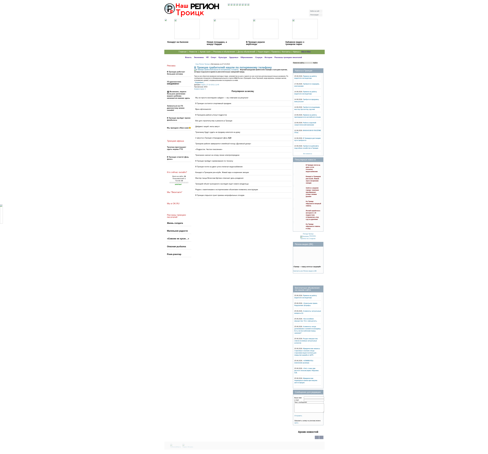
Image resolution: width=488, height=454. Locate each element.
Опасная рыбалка (176, 246)
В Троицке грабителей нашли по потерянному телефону (233, 67)
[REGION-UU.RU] (196, 10)
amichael (178, 184)
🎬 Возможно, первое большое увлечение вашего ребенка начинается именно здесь (178, 95)
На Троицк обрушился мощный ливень (313, 204)
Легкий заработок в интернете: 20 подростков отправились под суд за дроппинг (313, 215)
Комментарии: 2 (200, 89)
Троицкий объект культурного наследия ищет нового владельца (222, 184)
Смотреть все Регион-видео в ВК (305, 271)
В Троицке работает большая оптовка (176, 73)
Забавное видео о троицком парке (294, 43)
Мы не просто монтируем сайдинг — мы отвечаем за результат (221, 98)
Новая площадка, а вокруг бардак (217, 43)
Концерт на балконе (177, 42)
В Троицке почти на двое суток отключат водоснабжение (219, 167)
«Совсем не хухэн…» (178, 238)
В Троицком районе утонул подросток (211, 115)
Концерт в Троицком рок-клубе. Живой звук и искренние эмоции (222, 172)
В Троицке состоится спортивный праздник (213, 103)
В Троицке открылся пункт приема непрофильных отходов (219, 195)
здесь (296, 423)
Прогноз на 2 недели (307, 238)
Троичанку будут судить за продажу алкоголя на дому (217, 132)
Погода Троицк (308, 234)
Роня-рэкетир (174, 254)
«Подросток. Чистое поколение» (208, 149)
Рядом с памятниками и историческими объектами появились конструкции (226, 189)
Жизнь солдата (175, 223)
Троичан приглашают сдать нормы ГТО (176, 148)
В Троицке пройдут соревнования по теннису (214, 161)
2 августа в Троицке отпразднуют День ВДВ (213, 138)
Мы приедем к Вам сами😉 (179, 128)
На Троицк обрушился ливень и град (313, 226)
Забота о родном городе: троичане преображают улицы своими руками (312, 192)
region (203, 85)
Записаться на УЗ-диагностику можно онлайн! (176, 108)
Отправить (298, 416)
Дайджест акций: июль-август (207, 126)
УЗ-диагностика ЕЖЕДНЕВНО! (174, 83)
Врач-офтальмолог (203, 109)
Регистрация (314, 15)
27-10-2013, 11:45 (212, 85)
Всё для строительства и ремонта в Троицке (213, 121)
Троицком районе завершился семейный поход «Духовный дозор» (223, 144)
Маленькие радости (177, 231)
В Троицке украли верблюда (255, 43)
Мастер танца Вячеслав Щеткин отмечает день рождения (219, 178)
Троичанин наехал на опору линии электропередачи (217, 155)
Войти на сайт (314, 11)
